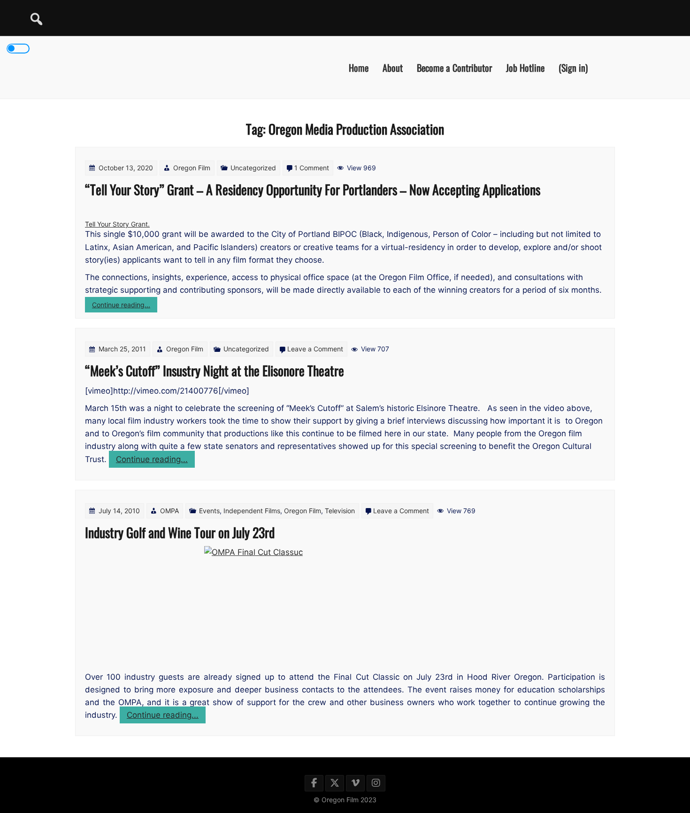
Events (209, 511)
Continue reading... (124, 306)
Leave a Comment (315, 349)
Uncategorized (253, 168)
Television (340, 511)
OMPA (169, 511)
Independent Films (251, 511)
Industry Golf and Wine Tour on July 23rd (180, 532)
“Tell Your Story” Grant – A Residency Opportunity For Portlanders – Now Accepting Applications (312, 189)
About (393, 67)
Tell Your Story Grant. (117, 224)
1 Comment (311, 168)
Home (358, 67)
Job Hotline (525, 67)
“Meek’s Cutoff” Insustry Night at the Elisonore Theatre (214, 370)
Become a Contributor (454, 67)
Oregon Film (191, 168)
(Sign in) (573, 67)
